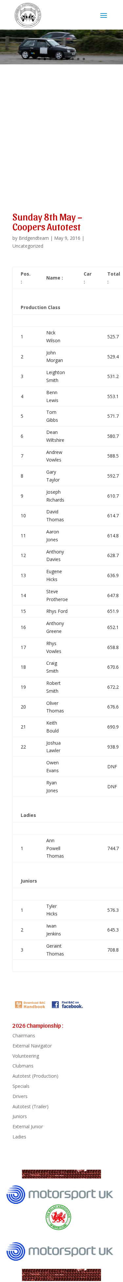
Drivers (20, 1096)
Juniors (19, 1116)
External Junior (27, 1126)
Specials (21, 1086)
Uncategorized (27, 246)
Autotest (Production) (35, 1076)
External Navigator (32, 1046)
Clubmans (22, 1066)
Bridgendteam (34, 238)
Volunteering (25, 1056)
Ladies (19, 1137)
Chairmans (23, 1035)
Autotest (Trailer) (30, 1106)
